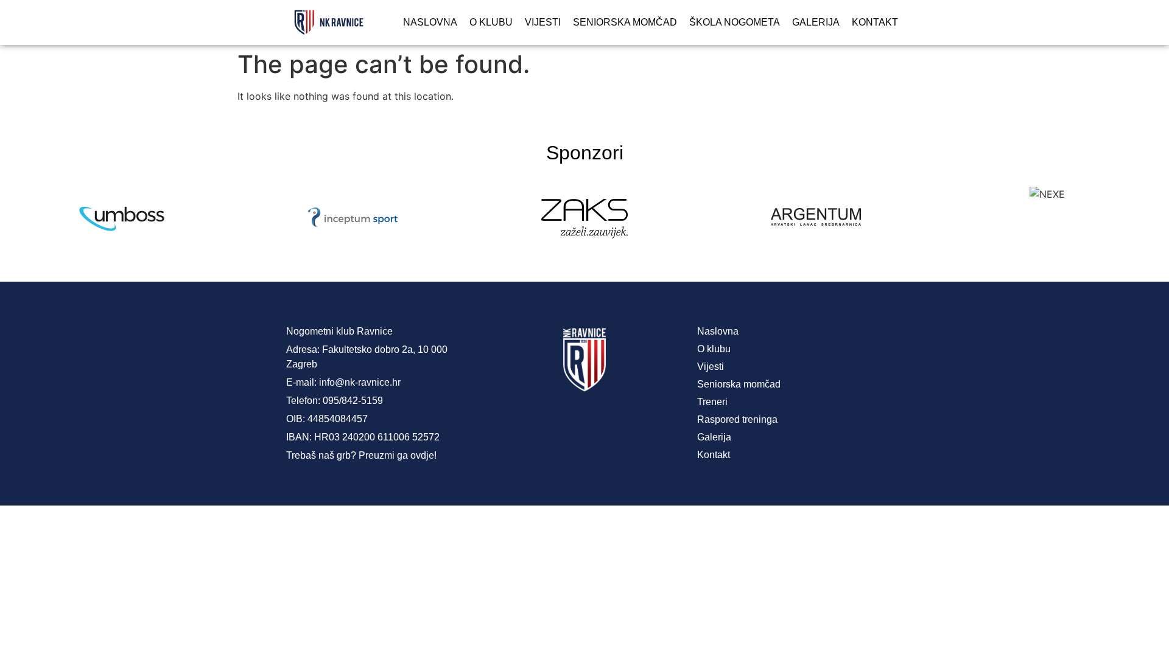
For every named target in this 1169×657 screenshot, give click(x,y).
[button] (18, 218)
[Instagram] (584, 423)
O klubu (491, 22)
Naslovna (430, 22)
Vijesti (543, 22)
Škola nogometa (734, 22)
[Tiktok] (633, 423)
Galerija (816, 22)
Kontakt (875, 22)
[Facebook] (536, 423)
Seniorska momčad (625, 22)
